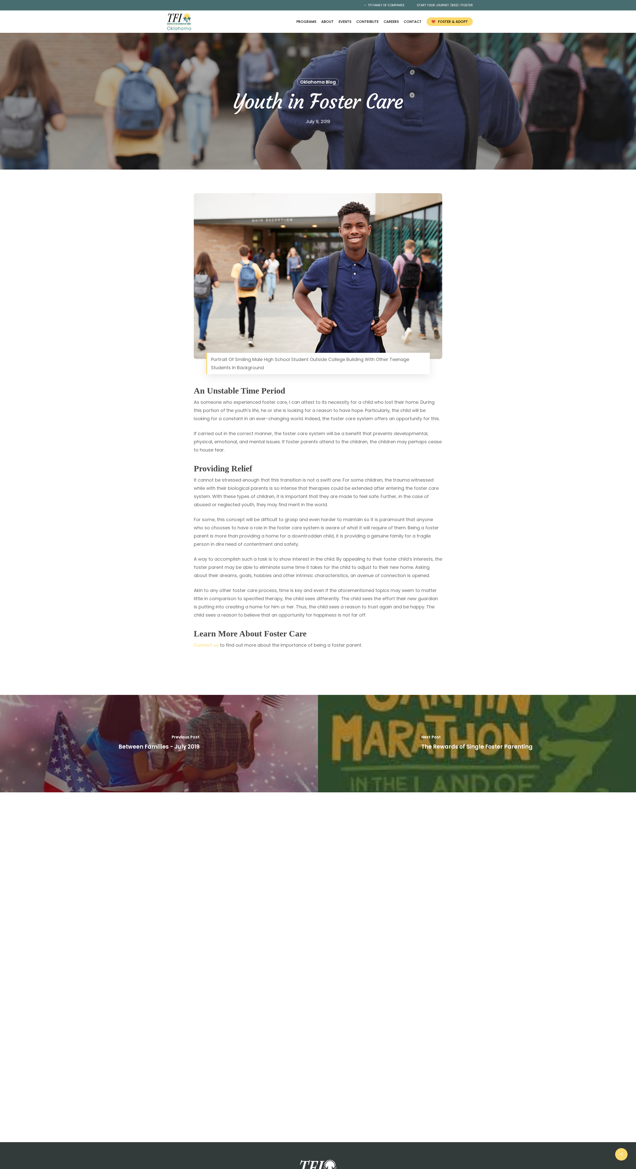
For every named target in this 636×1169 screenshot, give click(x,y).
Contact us (206, 645)
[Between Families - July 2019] (159, 743)
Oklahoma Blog (318, 82)
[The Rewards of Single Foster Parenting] (477, 743)
